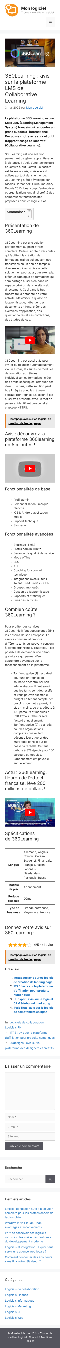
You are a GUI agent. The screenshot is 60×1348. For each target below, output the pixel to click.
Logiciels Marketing (18, 1306)
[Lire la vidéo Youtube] (30, 340)
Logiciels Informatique (19, 1300)
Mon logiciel (33, 8)
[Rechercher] (50, 1179)
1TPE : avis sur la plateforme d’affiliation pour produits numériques (33, 990)
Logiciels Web (14, 1317)
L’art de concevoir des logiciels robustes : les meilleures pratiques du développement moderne (28, 1237)
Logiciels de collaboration (27, 1022)
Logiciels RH (13, 1027)
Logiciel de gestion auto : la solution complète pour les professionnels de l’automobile (29, 1213)
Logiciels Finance (16, 1295)
